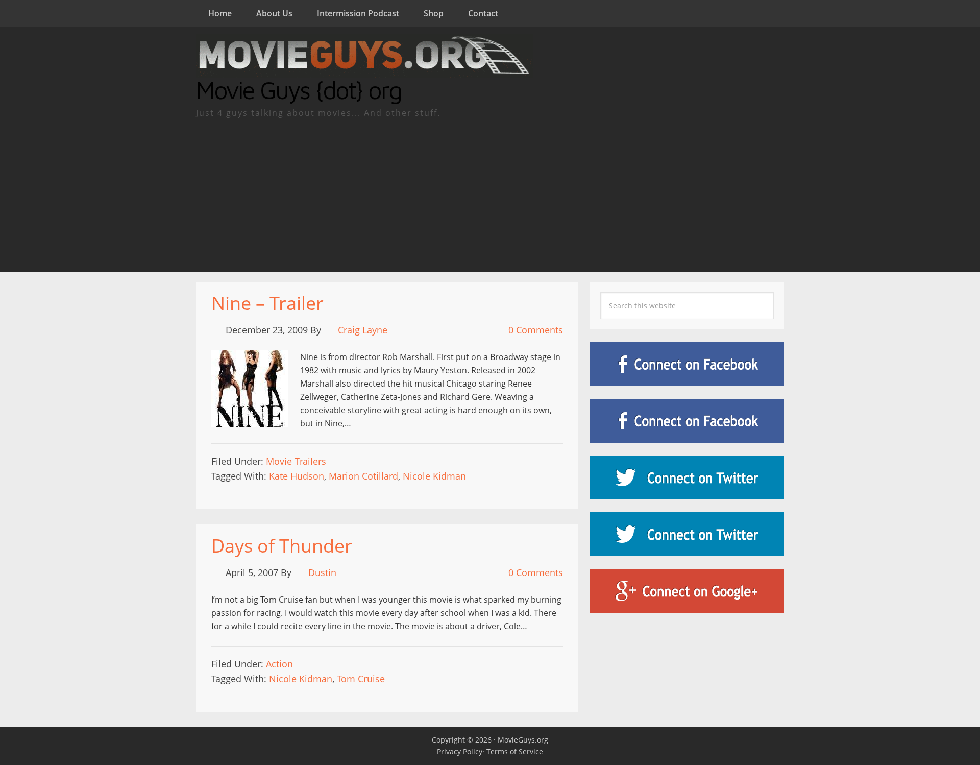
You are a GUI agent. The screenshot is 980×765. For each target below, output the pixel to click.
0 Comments (535, 330)
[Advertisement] (490, 195)
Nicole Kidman (434, 476)
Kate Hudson (296, 476)
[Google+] (687, 591)
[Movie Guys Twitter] (687, 477)
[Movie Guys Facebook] (687, 364)
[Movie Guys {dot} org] (364, 71)
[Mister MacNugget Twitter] (687, 534)
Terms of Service (514, 751)
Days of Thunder (281, 545)
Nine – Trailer (267, 303)
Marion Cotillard (363, 476)
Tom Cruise (361, 679)
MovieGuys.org (523, 740)
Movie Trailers (296, 461)
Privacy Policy (459, 751)
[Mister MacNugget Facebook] (687, 421)
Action (279, 664)
